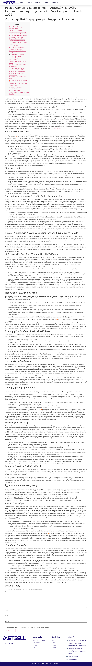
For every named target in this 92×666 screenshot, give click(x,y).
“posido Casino (13, 85)
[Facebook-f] (3, 643)
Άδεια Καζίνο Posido (14, 59)
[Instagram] (6, 643)
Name (7, 610)
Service (46, 2)
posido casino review (59, 128)
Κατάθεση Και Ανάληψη (15, 49)
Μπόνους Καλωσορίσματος (16, 68)
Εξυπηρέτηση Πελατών (15, 90)
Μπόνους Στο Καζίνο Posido (17, 73)
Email (7, 615)
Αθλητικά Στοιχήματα (15, 56)
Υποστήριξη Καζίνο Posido (16, 45)
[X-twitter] (9, 643)
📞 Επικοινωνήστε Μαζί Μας (17, 54)
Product (29, 2)
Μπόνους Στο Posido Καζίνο (17, 70)
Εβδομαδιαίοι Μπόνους (15, 27)
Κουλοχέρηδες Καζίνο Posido (17, 71)
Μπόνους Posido (13, 28)
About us (37, 2)
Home (22, 2)
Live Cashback (13, 88)
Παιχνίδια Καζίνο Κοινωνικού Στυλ (18, 83)
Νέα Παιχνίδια (13, 75)
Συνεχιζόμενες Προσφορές (16, 47)
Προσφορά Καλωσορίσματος (17, 40)
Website (7, 621)
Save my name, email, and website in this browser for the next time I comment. (27, 627)
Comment (8, 591)
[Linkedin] (12, 643)
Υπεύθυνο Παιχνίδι (14, 58)
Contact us (55, 2)
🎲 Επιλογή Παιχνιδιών (15, 87)
